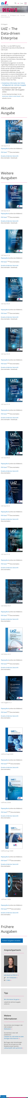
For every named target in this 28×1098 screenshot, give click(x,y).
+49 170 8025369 (11, 978)
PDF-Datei (4, 152)
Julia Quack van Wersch (11, 975)
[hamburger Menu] (25, 3)
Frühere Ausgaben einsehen (11, 941)
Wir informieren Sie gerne (11, 999)
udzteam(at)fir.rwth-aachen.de (13, 1048)
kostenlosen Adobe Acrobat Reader (11, 96)
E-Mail (8, 980)
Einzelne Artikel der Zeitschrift (9, 156)
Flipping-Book (5, 148)
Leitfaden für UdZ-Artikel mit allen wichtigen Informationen (14, 1037)
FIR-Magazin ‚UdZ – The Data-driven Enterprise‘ (13, 16)
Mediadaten (7, 1029)
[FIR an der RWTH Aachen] (5, 3)
